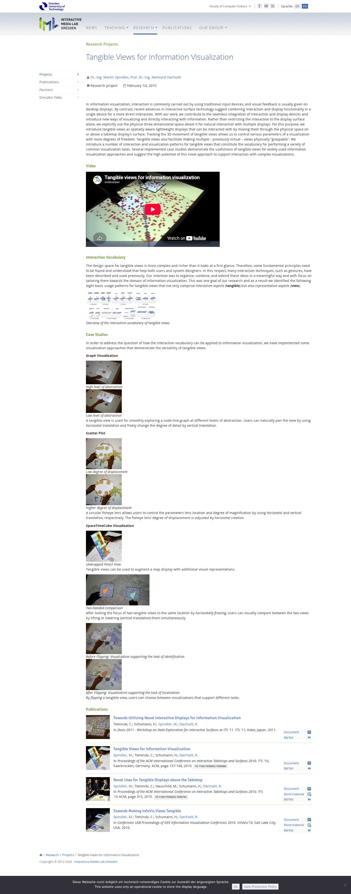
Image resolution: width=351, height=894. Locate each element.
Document (297, 732)
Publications (49, 82)
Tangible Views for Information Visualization (151, 748)
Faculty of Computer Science (228, 6)
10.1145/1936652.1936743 (170, 797)
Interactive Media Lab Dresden (60, 24)
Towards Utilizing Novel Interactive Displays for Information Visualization (177, 717)
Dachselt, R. (189, 724)
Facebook (259, 6)
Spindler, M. (168, 724)
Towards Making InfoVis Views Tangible (147, 810)
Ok (236, 887)
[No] (345, 885)
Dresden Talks (50, 97)
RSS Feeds (272, 6)
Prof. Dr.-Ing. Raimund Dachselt (155, 77)
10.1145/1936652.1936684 (210, 766)
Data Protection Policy (260, 887)
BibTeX (297, 737)
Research (52, 855)
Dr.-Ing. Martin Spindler (109, 77)
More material (297, 794)
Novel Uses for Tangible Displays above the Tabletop (157, 779)
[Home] (40, 855)
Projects (45, 74)
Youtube (266, 6)
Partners (46, 90)
